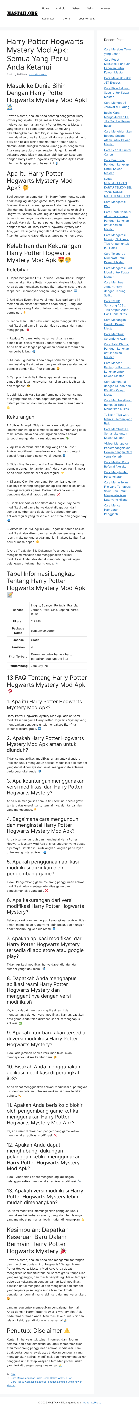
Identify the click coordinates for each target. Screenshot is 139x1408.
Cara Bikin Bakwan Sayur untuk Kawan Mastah (117, 93)
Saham (76, 8)
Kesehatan (48, 18)
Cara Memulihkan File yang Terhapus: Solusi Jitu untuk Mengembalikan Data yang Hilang (117, 491)
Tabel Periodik (86, 18)
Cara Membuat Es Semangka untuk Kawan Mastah (116, 433)
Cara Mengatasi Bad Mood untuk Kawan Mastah (118, 272)
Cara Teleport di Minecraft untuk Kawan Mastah (115, 258)
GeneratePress (92, 1402)
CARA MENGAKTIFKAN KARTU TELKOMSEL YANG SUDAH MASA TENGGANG (118, 187)
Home (45, 8)
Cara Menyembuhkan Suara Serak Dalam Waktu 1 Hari (41, 1378)
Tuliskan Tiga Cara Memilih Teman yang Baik (118, 419)
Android (60, 8)
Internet (105, 8)
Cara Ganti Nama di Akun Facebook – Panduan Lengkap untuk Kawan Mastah (117, 220)
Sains (90, 8)
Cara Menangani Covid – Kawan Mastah (115, 324)
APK (13, 1374)
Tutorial (66, 18)
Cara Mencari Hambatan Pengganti (113, 510)
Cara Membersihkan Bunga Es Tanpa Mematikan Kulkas (118, 405)
